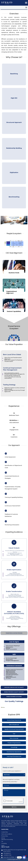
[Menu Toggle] (26, 3)
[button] (26, 7)
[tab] (14, 633)
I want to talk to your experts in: (12, 771)
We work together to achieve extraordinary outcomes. (11, 780)
